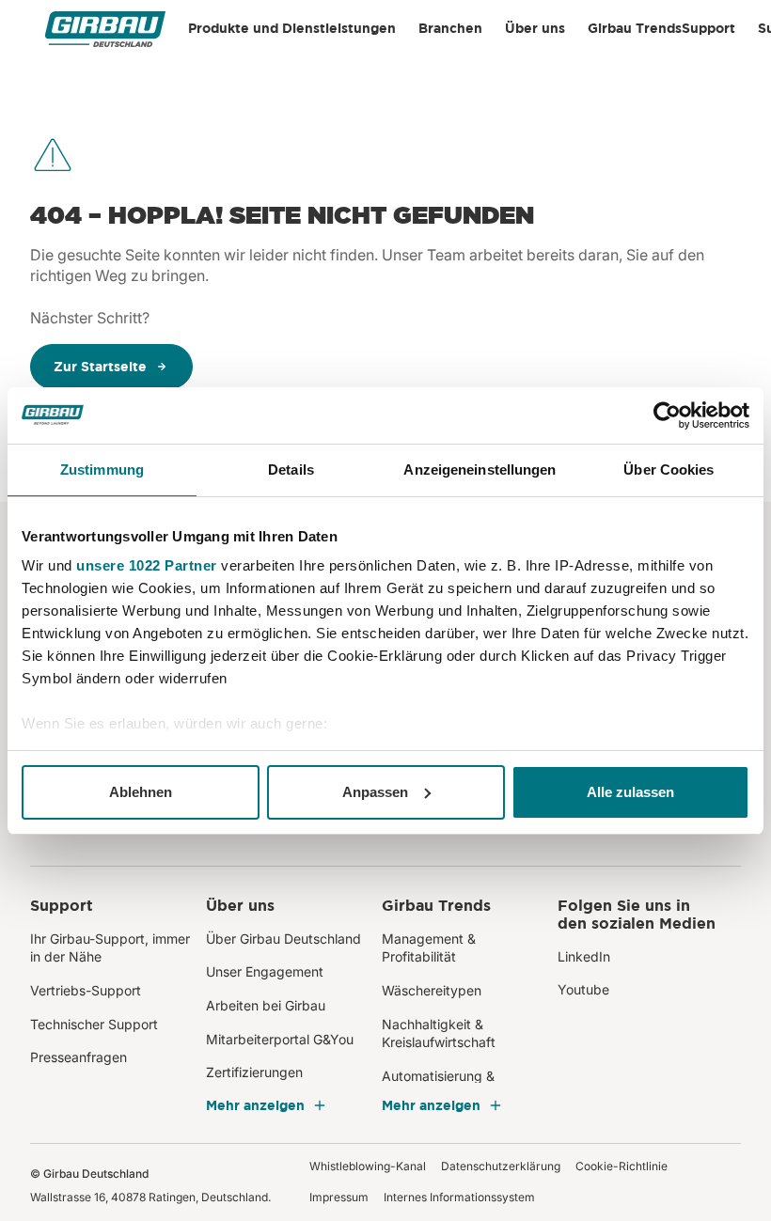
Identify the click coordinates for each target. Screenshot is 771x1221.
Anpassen (375, 792)
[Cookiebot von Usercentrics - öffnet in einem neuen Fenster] (667, 415)
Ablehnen (140, 792)
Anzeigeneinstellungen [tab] (479, 469)
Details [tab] (291, 469)
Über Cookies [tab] (668, 469)
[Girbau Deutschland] (105, 29)
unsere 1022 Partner (146, 565)
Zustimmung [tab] (102, 469)
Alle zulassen (630, 792)
